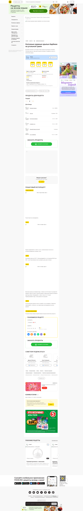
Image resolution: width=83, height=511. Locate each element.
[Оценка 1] (28, 328)
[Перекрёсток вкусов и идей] (22, 35)
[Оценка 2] (30, 328)
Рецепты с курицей (48, 370)
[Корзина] (67, 1)
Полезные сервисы (15, 22)
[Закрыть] (57, 495)
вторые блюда (32, 370)
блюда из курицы (29, 372)
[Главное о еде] (22, 26)
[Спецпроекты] (22, 19)
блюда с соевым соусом (45, 375)
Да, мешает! (41, 181)
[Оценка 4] (33, 328)
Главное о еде (14, 26)
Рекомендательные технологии (40, 497)
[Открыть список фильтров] (53, 2)
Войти (51, 404)
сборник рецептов (37, 372)
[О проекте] (22, 45)
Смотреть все (55, 440)
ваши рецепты (54, 375)
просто (41, 370)
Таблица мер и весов (43, 90)
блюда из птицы (36, 375)
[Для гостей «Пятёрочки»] (22, 32)
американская (29, 80)
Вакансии (32, 497)
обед (38, 370)
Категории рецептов (49, 497)
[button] (25, 358)
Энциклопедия (14, 29)
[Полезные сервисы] (22, 23)
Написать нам (42, 500)
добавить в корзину (42, 144)
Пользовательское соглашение (49, 495)
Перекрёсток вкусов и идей (14, 36)
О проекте (13, 45)
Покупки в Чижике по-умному (15, 39)
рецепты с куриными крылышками (49, 372)
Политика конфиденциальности (38, 495)
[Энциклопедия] (22, 29)
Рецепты (13, 16)
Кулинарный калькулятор (31, 90)
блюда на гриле (29, 375)
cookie (50, 503)
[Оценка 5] (35, 328)
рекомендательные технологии (42, 503)
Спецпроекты (14, 19)
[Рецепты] (22, 16)
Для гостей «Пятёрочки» (14, 32)
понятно (54, 503)
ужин (27, 370)
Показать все (41, 378)
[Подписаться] (48, 444)
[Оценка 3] (32, 328)
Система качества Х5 (15, 42)
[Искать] (56, 2)
